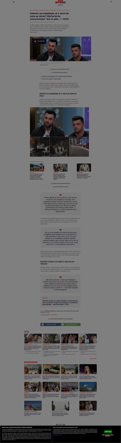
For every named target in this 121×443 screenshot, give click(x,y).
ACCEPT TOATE (108, 431)
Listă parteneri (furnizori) (57, 435)
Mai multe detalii (39, 431)
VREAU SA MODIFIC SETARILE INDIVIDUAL (107, 435)
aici (40, 436)
